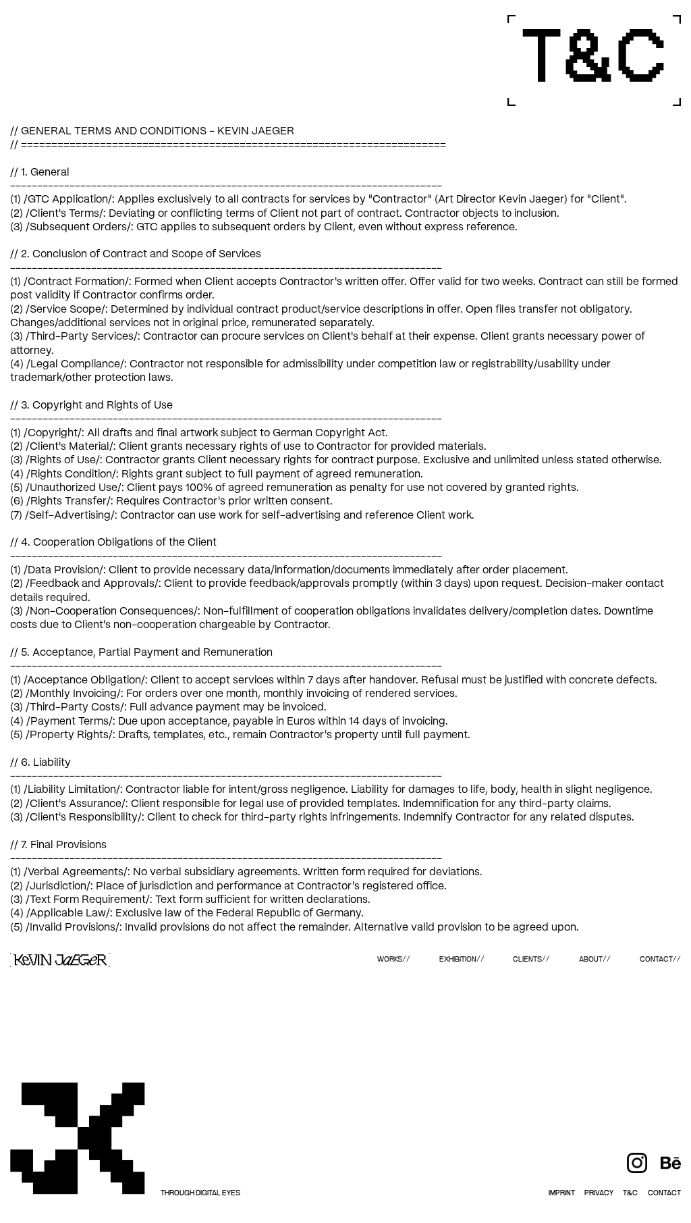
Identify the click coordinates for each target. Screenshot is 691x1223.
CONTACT (664, 1193)
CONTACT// (660, 959)
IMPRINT (562, 1193)
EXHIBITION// (462, 959)
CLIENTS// (531, 959)
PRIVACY (598, 1193)
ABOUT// (595, 959)
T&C (630, 1193)
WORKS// (393, 959)
